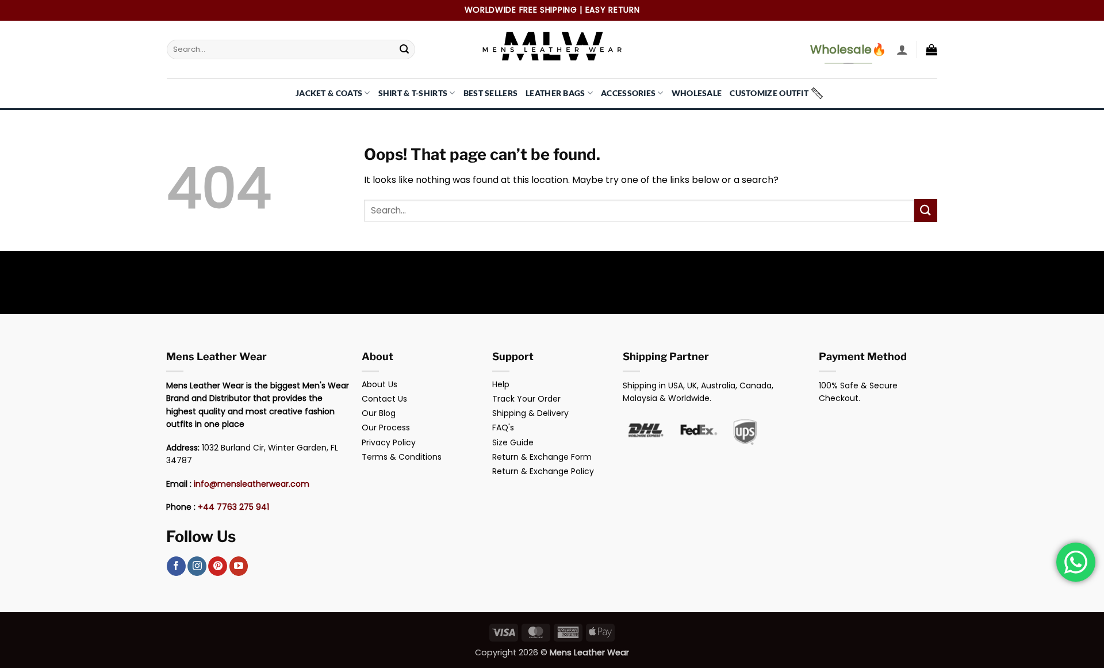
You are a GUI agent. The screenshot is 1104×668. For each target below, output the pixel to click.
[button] (902, 49)
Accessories (628, 93)
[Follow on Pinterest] (217, 566)
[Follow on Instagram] (196, 566)
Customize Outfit (769, 93)
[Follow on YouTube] (238, 566)
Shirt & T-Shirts (413, 93)
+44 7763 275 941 (233, 507)
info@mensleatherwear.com (251, 484)
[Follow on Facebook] (176, 566)
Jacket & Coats (329, 93)
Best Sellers (490, 93)
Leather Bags (555, 93)
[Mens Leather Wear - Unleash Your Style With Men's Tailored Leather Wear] (552, 49)
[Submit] (404, 49)
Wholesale (697, 93)
